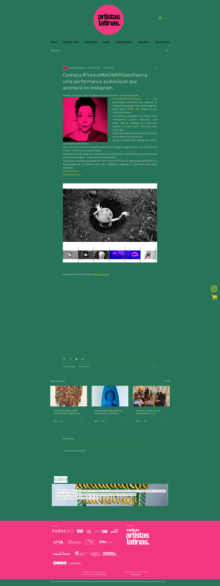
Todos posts (55, 50)
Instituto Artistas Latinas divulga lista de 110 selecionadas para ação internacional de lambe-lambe (150, 412)
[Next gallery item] (154, 215)
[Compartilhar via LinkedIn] (76, 359)
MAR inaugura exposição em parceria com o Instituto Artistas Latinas (108, 412)
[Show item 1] (70, 254)
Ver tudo (167, 381)
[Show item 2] (86, 254)
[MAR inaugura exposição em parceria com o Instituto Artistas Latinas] (110, 396)
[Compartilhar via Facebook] (64, 359)
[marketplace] (213, 297)
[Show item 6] (148, 254)
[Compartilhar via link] (83, 359)
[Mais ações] (155, 67)
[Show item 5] (132, 254)
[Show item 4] (117, 254)
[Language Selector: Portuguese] (162, 18)
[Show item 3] (101, 254)
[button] (166, 50)
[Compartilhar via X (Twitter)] (70, 359)
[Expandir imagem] (110, 215)
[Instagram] (213, 289)
